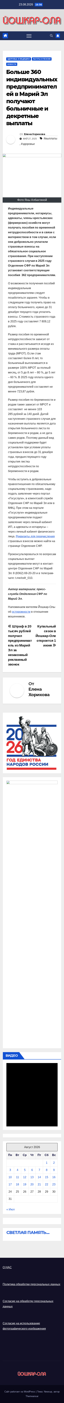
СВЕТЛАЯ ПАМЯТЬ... (27, 1232)
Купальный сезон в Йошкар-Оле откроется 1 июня (46, 635)
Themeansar (32, 1396)
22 (46, 1184)
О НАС (7, 1267)
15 (46, 1177)
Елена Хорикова (34, 134)
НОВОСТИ (11, 64)
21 (39, 1184)
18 (17, 1184)
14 (39, 1177)
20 (32, 1184)
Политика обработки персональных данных (31, 1284)
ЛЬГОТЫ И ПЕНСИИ (41, 59)
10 (10, 1177)
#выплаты (50, 138)
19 (24, 1184)
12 (24, 1177)
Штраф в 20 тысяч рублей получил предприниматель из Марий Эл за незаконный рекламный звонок (20, 645)
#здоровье (28, 143)
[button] (51, 35)
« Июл (10, 1209)
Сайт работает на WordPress (20, 1391)
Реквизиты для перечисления (35, 536)
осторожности (21, 611)
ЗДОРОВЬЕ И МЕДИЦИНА (18, 59)
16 (53, 1177)
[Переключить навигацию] (29, 36)
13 (32, 1177)
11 (17, 1177)
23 (53, 1184)
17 (10, 1184)
